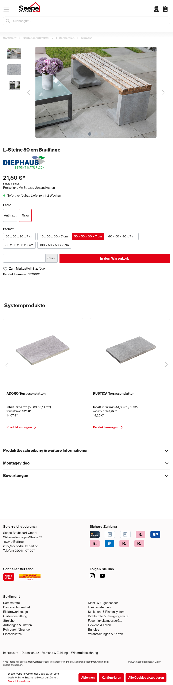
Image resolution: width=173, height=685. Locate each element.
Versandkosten (57, 661)
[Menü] (7, 9)
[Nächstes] (163, 92)
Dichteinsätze (12, 634)
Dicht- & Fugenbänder (103, 603)
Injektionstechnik (99, 607)
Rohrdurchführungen (17, 629)
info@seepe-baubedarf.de (20, 546)
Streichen (9, 621)
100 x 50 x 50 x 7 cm (54, 245)
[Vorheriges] (28, 92)
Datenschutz (30, 653)
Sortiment (11, 596)
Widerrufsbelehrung (84, 653)
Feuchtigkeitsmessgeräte (105, 621)
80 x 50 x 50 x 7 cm (19, 245)
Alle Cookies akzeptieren (146, 677)
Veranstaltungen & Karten (105, 634)
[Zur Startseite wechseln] (29, 7)
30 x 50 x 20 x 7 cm (19, 236)
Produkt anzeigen (19, 427)
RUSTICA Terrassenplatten (113, 394)
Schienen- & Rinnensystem (106, 612)
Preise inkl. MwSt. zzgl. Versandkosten (29, 188)
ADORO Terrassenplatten (26, 394)
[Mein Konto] (156, 9)
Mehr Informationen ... (21, 681)
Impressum (10, 653)
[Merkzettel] (163, 9)
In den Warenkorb (114, 258)
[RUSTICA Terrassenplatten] (130, 349)
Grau (25, 215)
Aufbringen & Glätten (17, 625)
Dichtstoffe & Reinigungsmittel (108, 616)
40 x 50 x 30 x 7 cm (54, 236)
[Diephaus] (24, 162)
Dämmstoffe (11, 603)
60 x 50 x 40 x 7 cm (122, 236)
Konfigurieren (111, 677)
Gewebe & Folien (99, 625)
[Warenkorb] (169, 12)
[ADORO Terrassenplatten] (43, 349)
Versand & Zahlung (55, 653)
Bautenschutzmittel (16, 607)
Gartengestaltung (15, 616)
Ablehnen (88, 677)
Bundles (93, 629)
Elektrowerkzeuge (15, 612)
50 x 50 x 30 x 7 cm (88, 236)
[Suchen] (8, 21)
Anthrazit (10, 215)
